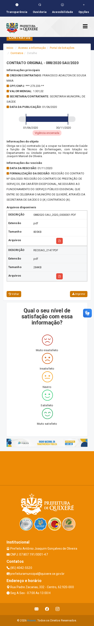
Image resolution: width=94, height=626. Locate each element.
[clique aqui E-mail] (36, 609)
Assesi (31, 620)
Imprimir (80, 294)
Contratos (16, 53)
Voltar (15, 294)
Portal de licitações (62, 47)
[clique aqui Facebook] (47, 609)
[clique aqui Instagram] (57, 609)
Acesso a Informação (32, 47)
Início (10, 47)
